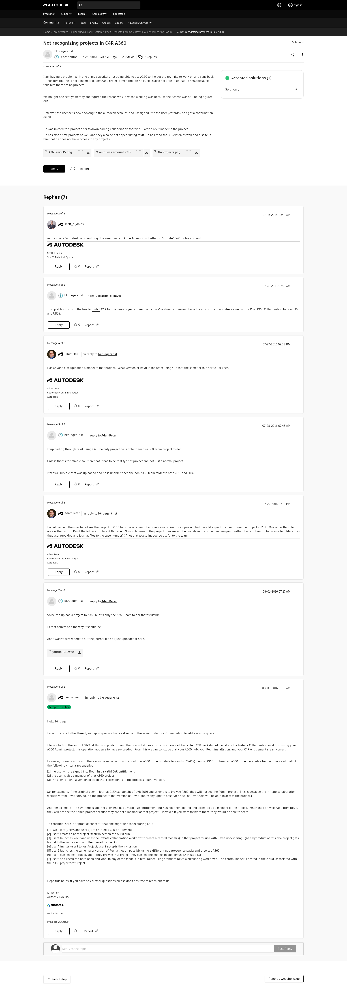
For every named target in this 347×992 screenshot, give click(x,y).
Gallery (119, 23)
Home (46, 32)
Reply (54, 169)
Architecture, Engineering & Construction (77, 32)
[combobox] (108, 5)
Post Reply (285, 949)
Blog (83, 23)
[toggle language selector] (279, 5)
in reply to (104, 296)
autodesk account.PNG (115, 152)
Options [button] (296, 42)
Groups (106, 23)
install (96, 309)
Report (84, 169)
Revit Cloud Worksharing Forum (153, 32)
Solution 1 (232, 89)
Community (51, 22)
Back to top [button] (59, 979)
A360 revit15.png (60, 152)
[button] (302, 54)
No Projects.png (169, 152)
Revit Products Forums (118, 32)
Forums (69, 23)
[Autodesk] (55, 5)
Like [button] (71, 168)
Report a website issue (284, 979)
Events (94, 23)
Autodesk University (140, 23)
